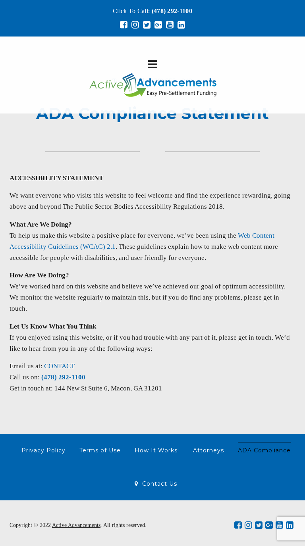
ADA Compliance (264, 450)
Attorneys (208, 450)
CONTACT (59, 366)
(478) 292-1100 (63, 377)
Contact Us (159, 483)
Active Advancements (76, 525)
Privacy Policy (43, 450)
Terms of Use (100, 450)
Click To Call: (152, 11)
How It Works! (157, 450)
